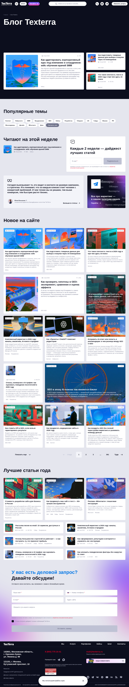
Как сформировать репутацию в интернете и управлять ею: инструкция (96, 540)
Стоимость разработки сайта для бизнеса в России (23, 502)
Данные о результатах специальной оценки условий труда (22, 675)
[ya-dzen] (102, 677)
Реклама (7, 354)
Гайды (96, 121)
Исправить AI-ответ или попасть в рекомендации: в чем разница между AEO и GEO (105, 341)
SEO (50, 121)
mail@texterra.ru (94, 652)
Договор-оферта (9, 678)
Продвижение (39, 121)
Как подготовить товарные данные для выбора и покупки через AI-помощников (111, 57)
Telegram (80, 121)
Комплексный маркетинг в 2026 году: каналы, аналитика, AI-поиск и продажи (21, 340)
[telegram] (107, 3)
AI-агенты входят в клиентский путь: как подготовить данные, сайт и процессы (106, 295)
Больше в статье (70, 203)
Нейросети (19, 121)
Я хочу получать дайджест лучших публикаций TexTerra (32, 621)
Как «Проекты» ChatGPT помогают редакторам (61, 340)
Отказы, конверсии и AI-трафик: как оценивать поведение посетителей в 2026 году (21, 385)
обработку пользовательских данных (63, 617)
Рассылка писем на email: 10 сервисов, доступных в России (37, 527)
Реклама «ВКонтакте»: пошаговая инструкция (102, 502)
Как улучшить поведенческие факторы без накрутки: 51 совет (99, 553)
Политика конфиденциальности (12, 684)
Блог (110, 644)
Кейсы (42, 86)
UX (88, 121)
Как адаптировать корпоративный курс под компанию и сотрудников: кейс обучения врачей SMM (61, 63)
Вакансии (6, 668)
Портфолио (86, 644)
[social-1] (116, 677)
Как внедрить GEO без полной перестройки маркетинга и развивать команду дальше (103, 430)
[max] (102, 3)
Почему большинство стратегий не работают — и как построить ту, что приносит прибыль (37, 540)
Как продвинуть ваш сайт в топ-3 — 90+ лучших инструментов (63, 502)
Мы (62, 644)
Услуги (72, 644)
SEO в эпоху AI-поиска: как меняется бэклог (72, 389)
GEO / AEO (101, 67)
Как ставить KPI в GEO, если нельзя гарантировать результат (20, 429)
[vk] (97, 677)
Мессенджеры (10, 125)
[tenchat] (121, 677)
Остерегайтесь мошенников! (30, 684)
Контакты (121, 644)
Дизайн (21, 125)
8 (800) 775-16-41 (53, 652)
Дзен (41, 125)
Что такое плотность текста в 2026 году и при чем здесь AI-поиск (110, 77)
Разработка (68, 121)
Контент (100, 87)
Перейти (94, 203)
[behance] (111, 677)
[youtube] (107, 677)
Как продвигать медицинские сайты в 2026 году (62, 429)
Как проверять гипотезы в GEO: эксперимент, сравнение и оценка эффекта (60, 284)
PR (113, 121)
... (100, 455)
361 (107, 455)
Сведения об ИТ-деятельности (13, 671)
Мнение (104, 121)
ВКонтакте (32, 125)
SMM (28, 121)
